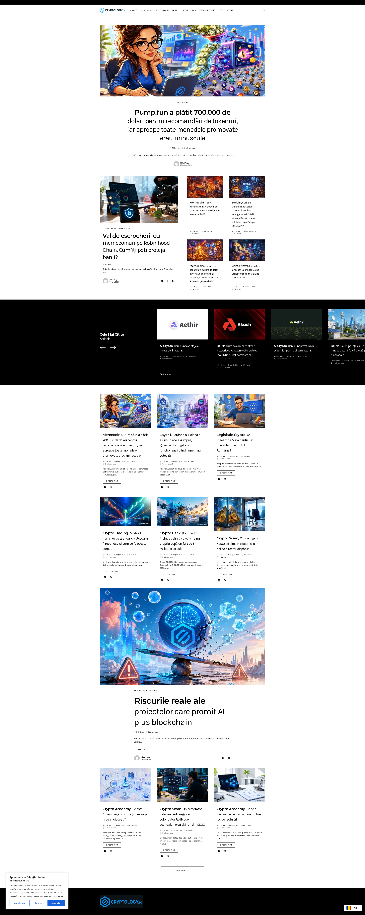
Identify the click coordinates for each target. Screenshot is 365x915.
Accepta (56, 903)
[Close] (65, 875)
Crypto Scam (110, 229)
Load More (180, 870)
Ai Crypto (139, 691)
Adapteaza (20, 903)
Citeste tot (112, 481)
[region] (37, 890)
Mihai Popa (184, 163)
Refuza (38, 903)
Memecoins (182, 102)
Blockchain (152, 691)
